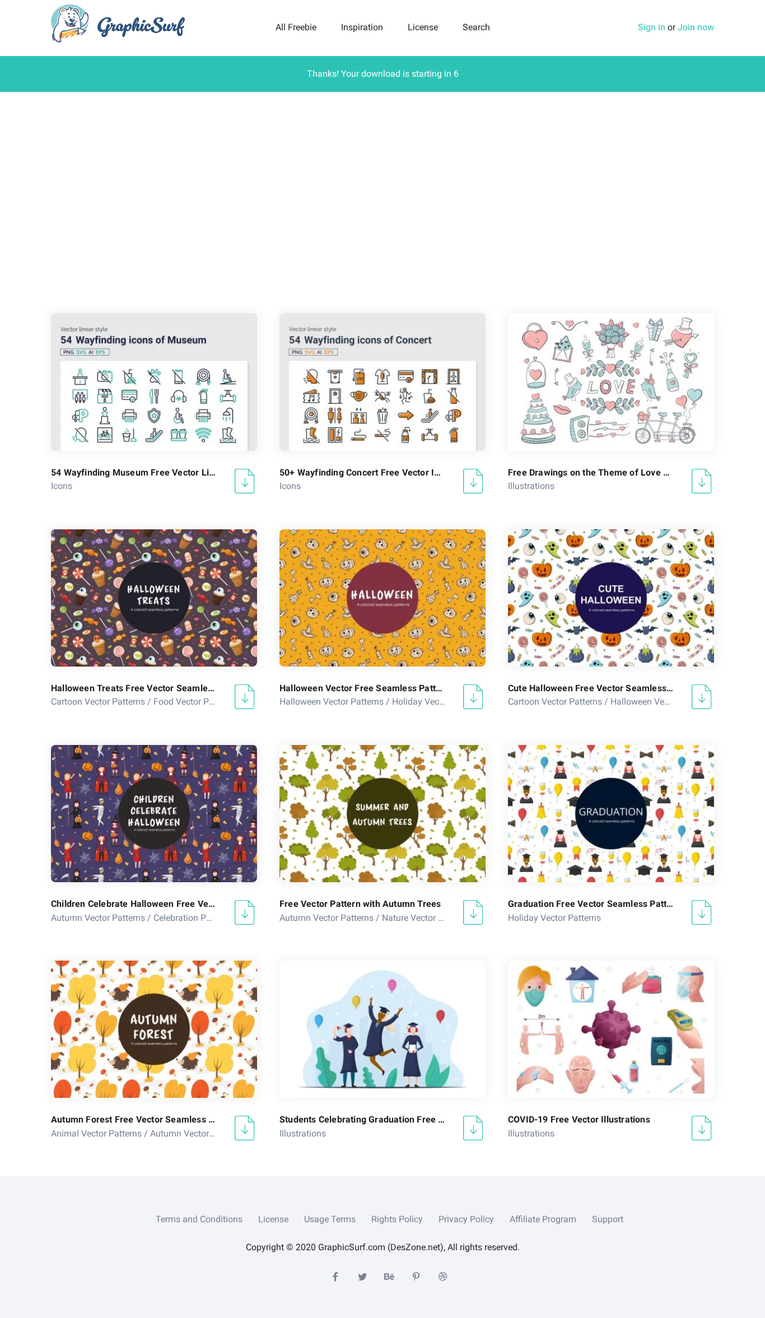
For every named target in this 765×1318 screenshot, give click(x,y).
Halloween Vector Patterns (331, 701)
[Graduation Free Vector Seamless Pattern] (611, 813)
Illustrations (531, 486)
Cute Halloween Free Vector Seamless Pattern (591, 688)
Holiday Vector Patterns (438, 701)
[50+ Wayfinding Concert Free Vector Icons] (382, 381)
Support (607, 1219)
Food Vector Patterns (194, 701)
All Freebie (296, 27)
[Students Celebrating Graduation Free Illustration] (382, 1029)
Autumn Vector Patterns (98, 917)
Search (476, 27)
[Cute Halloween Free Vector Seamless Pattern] (611, 598)
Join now (696, 27)
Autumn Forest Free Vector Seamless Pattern (134, 1119)
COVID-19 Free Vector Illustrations (579, 1119)
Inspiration (362, 27)
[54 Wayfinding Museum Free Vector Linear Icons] (154, 381)
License (423, 27)
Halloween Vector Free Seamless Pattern (362, 688)
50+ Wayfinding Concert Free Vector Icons (362, 472)
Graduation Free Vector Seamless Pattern (591, 903)
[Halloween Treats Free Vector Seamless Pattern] (154, 598)
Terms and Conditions (199, 1219)
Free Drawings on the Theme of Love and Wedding (591, 472)
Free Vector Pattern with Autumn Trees (360, 903)
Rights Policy (397, 1219)
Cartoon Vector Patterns (98, 701)
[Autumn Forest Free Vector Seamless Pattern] (154, 1029)
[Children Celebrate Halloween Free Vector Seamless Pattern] (154, 813)
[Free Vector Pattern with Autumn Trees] (382, 813)
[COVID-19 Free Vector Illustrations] (611, 1029)
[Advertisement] (382, 198)
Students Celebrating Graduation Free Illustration (362, 1119)
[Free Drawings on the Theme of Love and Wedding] (611, 381)
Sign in (651, 27)
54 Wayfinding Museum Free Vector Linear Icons (134, 472)
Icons (61, 486)
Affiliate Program (543, 1219)
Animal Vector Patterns (96, 1133)
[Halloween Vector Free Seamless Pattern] (382, 598)
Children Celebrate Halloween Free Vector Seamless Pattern (134, 903)
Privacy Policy (466, 1219)
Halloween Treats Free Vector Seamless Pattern (134, 688)
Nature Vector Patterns (426, 917)
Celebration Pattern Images (206, 917)
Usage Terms (330, 1219)
